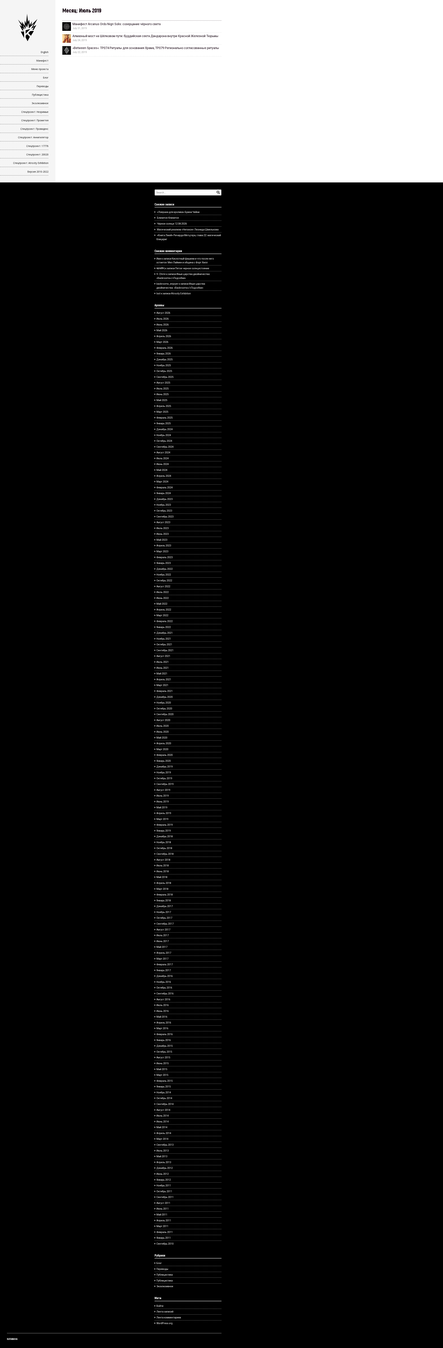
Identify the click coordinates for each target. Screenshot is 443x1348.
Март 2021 (162, 685)
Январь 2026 (163, 353)
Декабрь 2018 (164, 836)
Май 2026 (161, 330)
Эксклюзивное (40, 103)
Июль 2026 (162, 318)
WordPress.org (164, 1323)
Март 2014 (162, 1139)
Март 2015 (162, 1075)
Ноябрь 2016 (163, 982)
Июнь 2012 (162, 1174)
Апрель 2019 (163, 813)
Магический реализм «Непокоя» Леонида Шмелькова (188, 229)
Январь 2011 (163, 1237)
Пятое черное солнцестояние (192, 268)
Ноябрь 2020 (163, 702)
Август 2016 (163, 999)
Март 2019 (162, 819)
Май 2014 (161, 1127)
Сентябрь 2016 (165, 993)
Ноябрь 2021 (163, 638)
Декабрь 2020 (164, 697)
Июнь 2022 (162, 598)
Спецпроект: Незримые (34, 111)
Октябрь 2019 (164, 778)
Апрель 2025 (163, 406)
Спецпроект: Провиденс (34, 128)
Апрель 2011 (163, 1220)
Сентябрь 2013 (165, 1144)
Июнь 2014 (162, 1121)
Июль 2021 (162, 662)
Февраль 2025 (164, 417)
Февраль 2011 (164, 1232)
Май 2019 (161, 807)
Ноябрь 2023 (163, 504)
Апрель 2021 (163, 679)
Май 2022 (161, 603)
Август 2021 (163, 656)
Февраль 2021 (164, 691)
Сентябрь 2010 (165, 1243)
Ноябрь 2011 (163, 1185)
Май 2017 (161, 947)
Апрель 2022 (163, 609)
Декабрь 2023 (164, 499)
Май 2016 (161, 1016)
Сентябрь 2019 (165, 784)
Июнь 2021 (162, 667)
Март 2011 (162, 1226)
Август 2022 (163, 586)
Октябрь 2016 (164, 987)
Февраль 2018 (164, 894)
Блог (45, 77)
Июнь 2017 (162, 941)
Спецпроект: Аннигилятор (33, 137)
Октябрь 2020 (164, 708)
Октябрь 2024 (164, 441)
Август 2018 (163, 859)
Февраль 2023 (164, 557)
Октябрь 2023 (164, 510)
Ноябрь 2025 (163, 365)
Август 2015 (163, 1057)
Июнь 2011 (162, 1208)
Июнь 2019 (162, 801)
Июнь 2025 (162, 394)
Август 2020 (163, 720)
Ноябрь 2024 (163, 435)
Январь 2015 (163, 1086)
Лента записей (164, 1311)
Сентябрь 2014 (165, 1104)
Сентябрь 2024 (165, 446)
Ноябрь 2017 (163, 912)
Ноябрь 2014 (163, 1092)
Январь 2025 (163, 423)
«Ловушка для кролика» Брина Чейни (178, 212)
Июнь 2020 (162, 731)
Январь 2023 (163, 563)
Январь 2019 (163, 830)
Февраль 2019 (164, 824)
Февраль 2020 (164, 755)
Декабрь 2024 (164, 429)
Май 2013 (161, 1156)
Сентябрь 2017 (165, 923)
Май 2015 (161, 1069)
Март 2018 (162, 889)
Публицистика (40, 94)
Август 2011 (163, 1203)
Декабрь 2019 (164, 766)
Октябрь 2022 (164, 580)
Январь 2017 (163, 970)
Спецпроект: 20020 (37, 154)
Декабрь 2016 (164, 976)
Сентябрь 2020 (165, 714)
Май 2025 (161, 400)
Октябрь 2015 (164, 1051)
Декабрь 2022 (164, 569)
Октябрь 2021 (164, 644)
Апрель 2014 (163, 1133)
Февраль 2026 (164, 347)
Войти (159, 1306)
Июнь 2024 (162, 464)
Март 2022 (162, 615)
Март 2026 (162, 342)
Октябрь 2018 (164, 848)
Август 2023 (163, 522)
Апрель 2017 (163, 952)
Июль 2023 (162, 528)
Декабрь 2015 (164, 1045)
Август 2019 (163, 790)
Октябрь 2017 (164, 917)
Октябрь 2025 (164, 371)
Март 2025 (162, 411)
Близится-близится (168, 217)
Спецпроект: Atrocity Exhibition (30, 163)
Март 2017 (162, 958)
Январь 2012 (163, 1179)
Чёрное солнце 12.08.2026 (172, 223)
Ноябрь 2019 (163, 772)
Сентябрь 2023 (165, 516)
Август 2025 (163, 382)
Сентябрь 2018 (165, 854)
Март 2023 (162, 551)
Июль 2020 (162, 726)
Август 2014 (163, 1110)
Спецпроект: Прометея (34, 120)
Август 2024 (163, 452)
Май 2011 (161, 1214)
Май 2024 (161, 470)
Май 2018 (161, 877)
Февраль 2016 (164, 1034)
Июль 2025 (162, 388)
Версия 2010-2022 (37, 171)
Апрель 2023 (163, 545)
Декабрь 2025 (164, 359)
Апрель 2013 (163, 1162)
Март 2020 (162, 749)
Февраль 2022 (164, 621)
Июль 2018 (162, 865)
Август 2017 (163, 929)
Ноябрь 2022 (163, 574)
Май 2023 (161, 539)
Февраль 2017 (164, 964)
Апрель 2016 (163, 1022)
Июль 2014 (162, 1115)
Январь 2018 (163, 900)
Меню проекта (39, 69)
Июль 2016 (162, 1005)
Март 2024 (162, 481)
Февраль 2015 (164, 1080)
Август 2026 (163, 312)
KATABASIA (12, 1338)
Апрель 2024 (163, 476)
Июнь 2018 (162, 871)
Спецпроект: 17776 (37, 146)
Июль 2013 (162, 1150)
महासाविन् (160, 268)
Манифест (42, 60)
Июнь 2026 (162, 324)
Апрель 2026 (163, 336)
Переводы (42, 86)
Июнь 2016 (162, 1011)
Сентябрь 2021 (165, 650)
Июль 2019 (162, 795)
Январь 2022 (163, 627)
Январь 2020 (163, 760)
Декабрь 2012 (164, 1168)
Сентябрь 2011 (165, 1197)
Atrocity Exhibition (181, 293)
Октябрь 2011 (164, 1191)
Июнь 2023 (162, 534)
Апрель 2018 (163, 883)
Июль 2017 (162, 935)
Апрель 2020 (163, 743)
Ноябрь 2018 (163, 842)
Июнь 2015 (162, 1063)
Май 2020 (161, 737)
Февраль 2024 (164, 487)
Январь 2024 (163, 493)
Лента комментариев (168, 1317)
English (44, 52)
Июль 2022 (162, 592)
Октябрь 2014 (164, 1098)
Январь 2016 (163, 1040)
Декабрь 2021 (164, 632)
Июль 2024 (162, 458)
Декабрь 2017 (164, 906)
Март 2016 (162, 1028)
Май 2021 (161, 673)
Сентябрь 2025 (165, 377)
